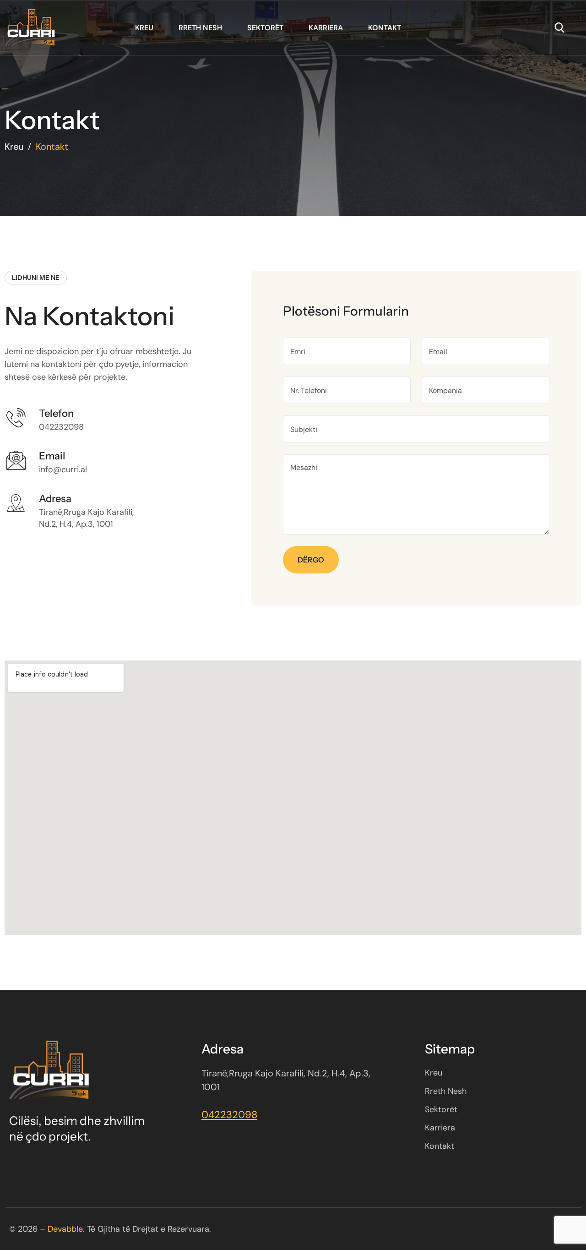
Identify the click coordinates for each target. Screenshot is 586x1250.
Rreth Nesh (200, 28)
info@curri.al (63, 469)
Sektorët (265, 28)
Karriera (326, 28)
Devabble (65, 1228)
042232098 (61, 426)
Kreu (144, 28)
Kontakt (384, 28)
